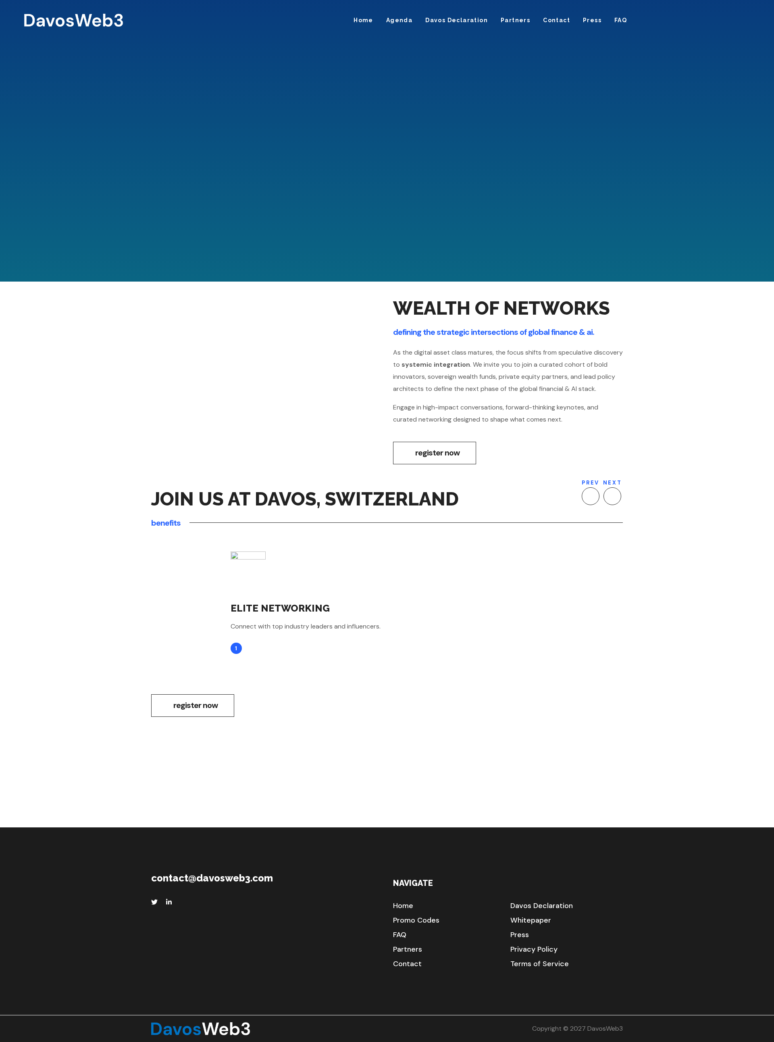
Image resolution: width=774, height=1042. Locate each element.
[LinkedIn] (169, 902)
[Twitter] (154, 902)
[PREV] (590, 496)
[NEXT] (612, 496)
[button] (434, 453)
